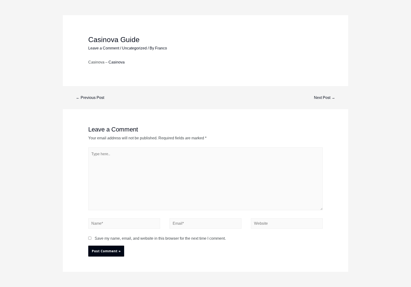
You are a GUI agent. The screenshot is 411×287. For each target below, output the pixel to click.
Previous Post (90, 98)
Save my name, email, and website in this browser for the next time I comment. (160, 238)
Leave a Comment (103, 48)
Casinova (116, 62)
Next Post (324, 98)
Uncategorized (134, 48)
